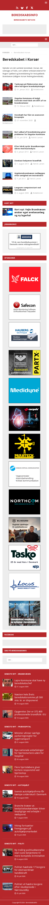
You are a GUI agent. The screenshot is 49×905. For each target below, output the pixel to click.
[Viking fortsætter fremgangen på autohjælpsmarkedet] (8, 828)
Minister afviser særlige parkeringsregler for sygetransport (27, 735)
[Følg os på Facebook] (27, 7)
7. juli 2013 (21, 178)
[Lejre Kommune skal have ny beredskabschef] (8, 682)
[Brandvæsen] (8, 87)
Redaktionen (38, 89)
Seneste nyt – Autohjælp (16, 785)
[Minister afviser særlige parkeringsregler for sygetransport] (8, 735)
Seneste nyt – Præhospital (17, 726)
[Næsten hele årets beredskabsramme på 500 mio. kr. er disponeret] (8, 697)
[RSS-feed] (17, 7)
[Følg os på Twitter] (32, 7)
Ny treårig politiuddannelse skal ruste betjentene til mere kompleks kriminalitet (29, 852)
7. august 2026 (22, 818)
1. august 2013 (23, 164)
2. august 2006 (23, 193)
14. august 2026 (22, 718)
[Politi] (8, 190)
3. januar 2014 (22, 152)
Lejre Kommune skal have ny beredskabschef (29, 682)
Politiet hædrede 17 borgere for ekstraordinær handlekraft (29, 869)
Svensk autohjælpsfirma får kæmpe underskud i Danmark (30, 793)
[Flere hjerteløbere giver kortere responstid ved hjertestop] (8, 769)
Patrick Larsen (37, 137)
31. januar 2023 (23, 89)
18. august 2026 (22, 776)
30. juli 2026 (21, 876)
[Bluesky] (22, 7)
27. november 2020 (25, 120)
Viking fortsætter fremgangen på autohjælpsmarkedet (25, 828)
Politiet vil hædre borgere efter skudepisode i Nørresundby (28, 887)
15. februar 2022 (23, 106)
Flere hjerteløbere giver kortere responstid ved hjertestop (27, 770)
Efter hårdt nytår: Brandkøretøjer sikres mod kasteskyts (29, 147)
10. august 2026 (22, 798)
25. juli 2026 (21, 893)
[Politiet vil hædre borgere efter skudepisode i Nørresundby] (8, 886)
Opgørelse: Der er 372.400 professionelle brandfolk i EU (30, 713)
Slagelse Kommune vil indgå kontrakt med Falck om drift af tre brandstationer (30, 100)
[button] (45, 2)
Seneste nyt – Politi (14, 843)
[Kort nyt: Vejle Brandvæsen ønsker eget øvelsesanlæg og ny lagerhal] (8, 212)
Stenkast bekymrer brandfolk (27, 160)
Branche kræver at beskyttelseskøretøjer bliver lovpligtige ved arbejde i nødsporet (29, 810)
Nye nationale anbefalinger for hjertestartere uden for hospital (29, 753)
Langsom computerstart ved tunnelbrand (27, 188)
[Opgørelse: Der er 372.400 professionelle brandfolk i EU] (8, 714)
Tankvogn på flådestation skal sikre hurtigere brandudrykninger (29, 85)
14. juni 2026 (21, 835)
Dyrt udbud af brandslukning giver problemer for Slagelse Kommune (30, 133)
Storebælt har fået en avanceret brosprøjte (29, 116)
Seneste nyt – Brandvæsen (17, 674)
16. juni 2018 (22, 137)
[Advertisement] (26, 29)
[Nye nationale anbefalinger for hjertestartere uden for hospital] (8, 752)
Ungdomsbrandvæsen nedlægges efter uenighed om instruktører (29, 174)
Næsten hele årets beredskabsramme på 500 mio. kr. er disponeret (28, 697)
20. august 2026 (22, 759)
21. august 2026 (22, 686)
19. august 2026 (22, 704)
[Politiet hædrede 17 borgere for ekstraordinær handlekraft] (8, 869)
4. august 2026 (22, 859)
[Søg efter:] (24, 45)
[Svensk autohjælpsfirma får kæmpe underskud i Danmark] (8, 794)
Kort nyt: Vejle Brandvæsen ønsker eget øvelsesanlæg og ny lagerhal (29, 212)
